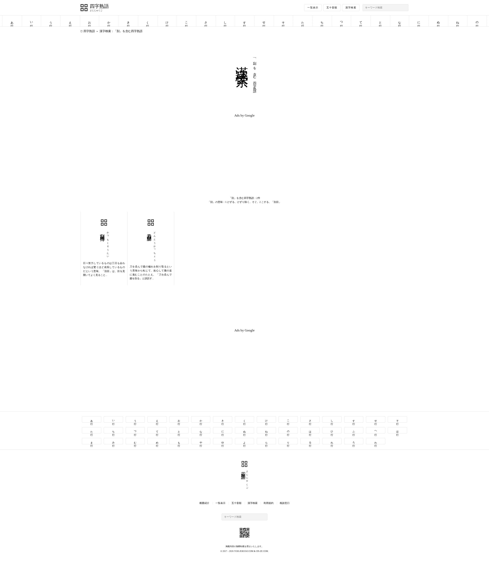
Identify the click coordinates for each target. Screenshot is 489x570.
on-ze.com (262, 551)
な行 (399, 21)
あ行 (12, 21)
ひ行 (331, 430)
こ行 (186, 21)
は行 (310, 430)
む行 (135, 441)
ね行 (457, 21)
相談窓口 (285, 503)
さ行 (205, 21)
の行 (477, 21)
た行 (302, 21)
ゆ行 (222, 441)
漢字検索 (350, 7)
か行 (108, 21)
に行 (418, 21)
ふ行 (353, 430)
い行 (31, 21)
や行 (200, 441)
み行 (113, 441)
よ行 (244, 441)
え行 (70, 21)
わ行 (375, 441)
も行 (179, 441)
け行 (167, 21)
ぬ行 (438, 21)
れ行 (331, 441)
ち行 (322, 21)
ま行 (91, 441)
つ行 (341, 21)
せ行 (264, 21)
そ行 (283, 21)
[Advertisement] (162, 147)
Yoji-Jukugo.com (243, 551)
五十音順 (331, 7)
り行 (288, 441)
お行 (89, 21)
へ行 (375, 430)
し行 (225, 21)
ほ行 (397, 430)
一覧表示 (312, 7)
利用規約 (269, 503)
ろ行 (353, 441)
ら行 (266, 441)
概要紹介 (204, 503)
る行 (310, 441)
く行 (147, 21)
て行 (360, 21)
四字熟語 (99, 6)
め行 (157, 441)
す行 (244, 21)
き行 (128, 21)
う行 (50, 21)
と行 (380, 21)
